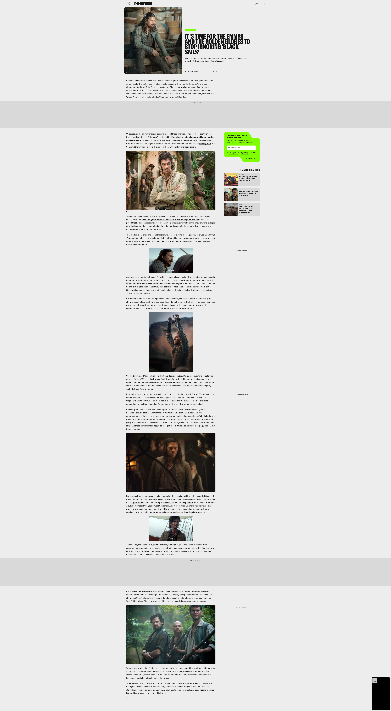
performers (154, 512)
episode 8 (188, 502)
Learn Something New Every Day (237, 136)
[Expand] (374, 679)
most (169, 401)
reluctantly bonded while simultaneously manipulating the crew (158, 283)
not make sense (207, 690)
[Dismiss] (387, 679)
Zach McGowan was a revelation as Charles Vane (165, 413)
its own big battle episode (140, 591)
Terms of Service (233, 154)
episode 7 (167, 502)
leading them (205, 143)
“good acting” (138, 502)
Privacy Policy (245, 154)
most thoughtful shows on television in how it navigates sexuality (171, 219)
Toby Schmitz (205, 416)
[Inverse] (142, 3)
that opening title (163, 241)
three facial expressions (194, 512)
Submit (250, 158)
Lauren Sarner (193, 71)
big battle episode (159, 545)
